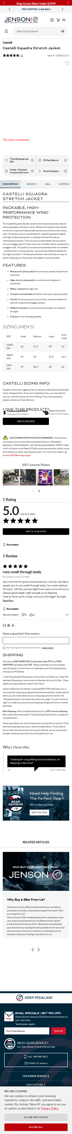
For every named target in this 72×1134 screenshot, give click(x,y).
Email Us (38, 1063)
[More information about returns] (65, 160)
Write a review (26, 421)
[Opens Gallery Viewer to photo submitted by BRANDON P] (45, 477)
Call (37, 1056)
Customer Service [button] (35, 1076)
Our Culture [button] (35, 1084)
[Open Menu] (6, 31)
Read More (8, 600)
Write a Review (36, 531)
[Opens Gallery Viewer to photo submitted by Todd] (11, 477)
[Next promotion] (63, 9)
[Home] (21, 20)
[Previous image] (33, 950)
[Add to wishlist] (67, 64)
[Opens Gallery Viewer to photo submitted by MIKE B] (28, 477)
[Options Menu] (67, 615)
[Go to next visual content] (39, 491)
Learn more (47, 647)
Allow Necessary (36, 1117)
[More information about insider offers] (32, 171)
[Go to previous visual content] (33, 491)
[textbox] (36, 640)
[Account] (52, 20)
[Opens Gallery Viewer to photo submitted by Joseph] (62, 477)
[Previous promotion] (9, 9)
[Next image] (38, 950)
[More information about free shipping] (32, 160)
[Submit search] (62, 31)
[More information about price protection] (65, 171)
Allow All (36, 1127)
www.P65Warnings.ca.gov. (18, 455)
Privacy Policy (49, 1108)
